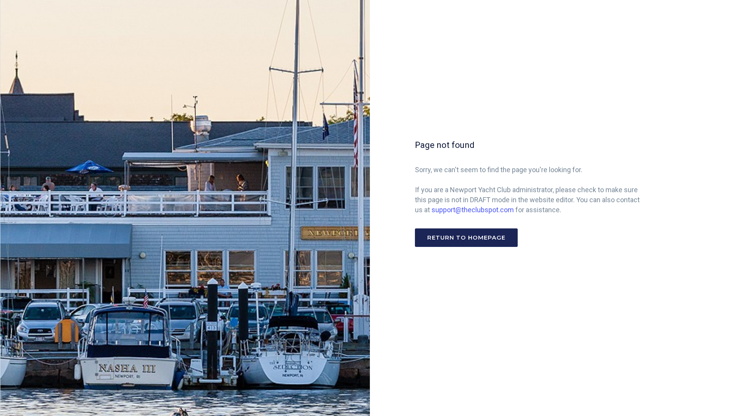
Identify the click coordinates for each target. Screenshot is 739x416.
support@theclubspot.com (472, 210)
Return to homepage (466, 237)
